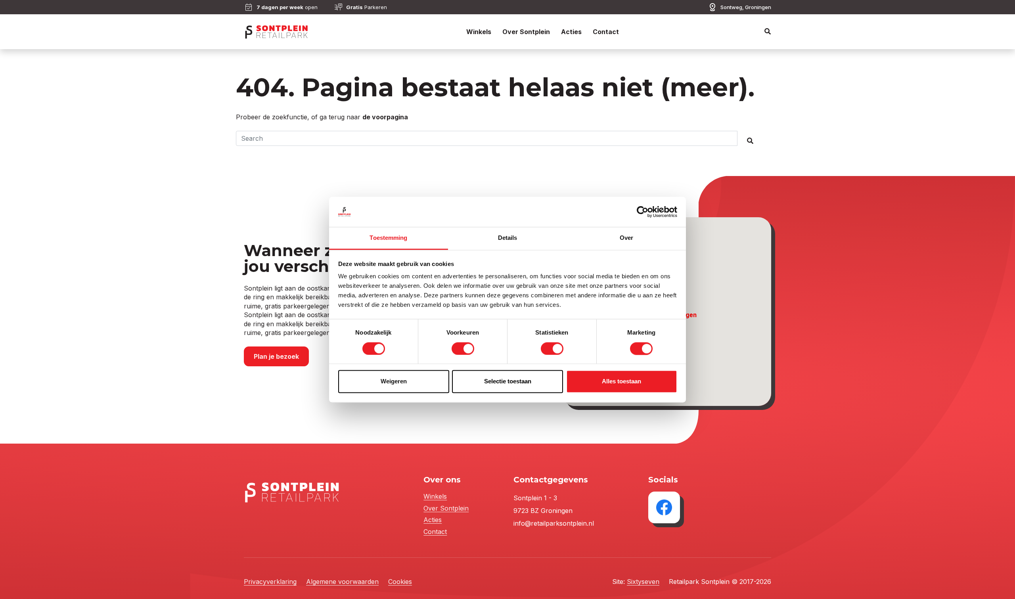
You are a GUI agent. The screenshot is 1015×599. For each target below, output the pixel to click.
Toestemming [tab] (388, 238)
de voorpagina (385, 117)
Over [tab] (626, 238)
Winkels (478, 32)
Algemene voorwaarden (342, 582)
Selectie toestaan (507, 381)
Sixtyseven (643, 582)
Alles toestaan (621, 381)
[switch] (463, 348)
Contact (606, 32)
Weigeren (394, 381)
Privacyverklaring (270, 582)
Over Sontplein (526, 32)
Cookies (400, 582)
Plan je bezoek (276, 356)
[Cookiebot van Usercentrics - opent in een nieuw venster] (642, 212)
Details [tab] (507, 238)
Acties (571, 32)
